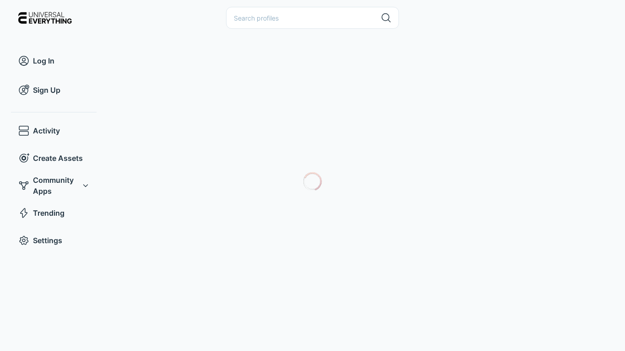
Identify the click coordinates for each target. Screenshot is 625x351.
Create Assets (58, 158)
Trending (49, 213)
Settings (47, 240)
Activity (46, 130)
